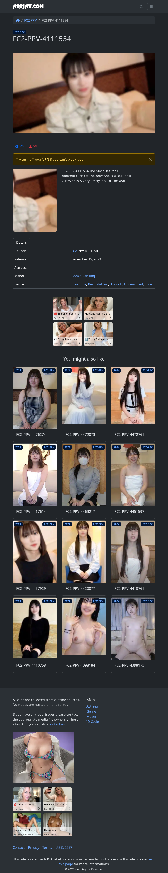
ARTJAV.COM (28, 6)
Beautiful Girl (98, 284)
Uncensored (133, 284)
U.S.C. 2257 (63, 847)
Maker (91, 716)
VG (22, 146)
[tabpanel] (84, 269)
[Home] (18, 20)
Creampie (78, 284)
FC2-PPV (30, 20)
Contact (19, 847)
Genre (91, 711)
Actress (92, 706)
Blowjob (116, 284)
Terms (47, 847)
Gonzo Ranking (83, 276)
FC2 (74, 251)
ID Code (92, 721)
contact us (57, 724)
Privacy (33, 847)
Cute (148, 284)
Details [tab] (21, 242)
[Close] (150, 159)
